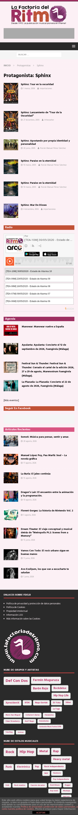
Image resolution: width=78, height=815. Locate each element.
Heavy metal (61, 759)
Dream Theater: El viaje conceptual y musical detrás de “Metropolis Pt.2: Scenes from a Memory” (46, 532)
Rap (56, 751)
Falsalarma (49, 715)
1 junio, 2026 (28, 576)
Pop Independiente (61, 779)
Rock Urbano (55, 785)
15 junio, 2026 (29, 540)
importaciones (46, 88)
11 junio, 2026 (29, 558)
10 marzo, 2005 (29, 165)
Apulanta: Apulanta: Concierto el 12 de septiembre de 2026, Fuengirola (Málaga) (45, 347)
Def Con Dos (17, 681)
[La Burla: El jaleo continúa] (11, 477)
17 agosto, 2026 (29, 463)
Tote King (9, 732)
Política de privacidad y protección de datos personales (33, 604)
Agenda (10, 319)
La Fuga (56, 709)
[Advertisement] (41, 32)
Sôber (68, 702)
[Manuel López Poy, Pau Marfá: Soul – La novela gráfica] (11, 459)
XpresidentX (12, 703)
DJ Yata (56, 702)
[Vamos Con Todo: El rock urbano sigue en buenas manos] (11, 554)
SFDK (27, 703)
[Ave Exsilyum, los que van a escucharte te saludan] (11, 573)
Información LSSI (14, 615)
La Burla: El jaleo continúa (35, 474)
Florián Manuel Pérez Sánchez (53, 148)
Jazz (46, 773)
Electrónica (23, 767)
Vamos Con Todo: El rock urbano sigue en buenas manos (45, 552)
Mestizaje (66, 791)
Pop (37, 767)
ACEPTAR (40, 813)
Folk (7, 785)
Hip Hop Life (61, 696)
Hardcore (57, 773)
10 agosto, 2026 (29, 500)
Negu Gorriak (41, 703)
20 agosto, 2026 (30, 441)
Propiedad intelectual (17, 611)
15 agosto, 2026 (29, 478)
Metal (43, 751)
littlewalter (49, 120)
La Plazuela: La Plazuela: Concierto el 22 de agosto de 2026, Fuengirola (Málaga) (46, 384)
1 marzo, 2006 (29, 88)
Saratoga (21, 732)
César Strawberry (13, 721)
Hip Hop (27, 752)
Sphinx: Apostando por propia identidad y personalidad (45, 142)
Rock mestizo (19, 785)
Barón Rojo (40, 688)
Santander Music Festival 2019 (50, 727)
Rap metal (54, 790)
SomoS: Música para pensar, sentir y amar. (45, 437)
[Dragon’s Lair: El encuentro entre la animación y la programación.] (11, 496)
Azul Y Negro (29, 721)
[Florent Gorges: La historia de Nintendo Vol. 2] (11, 514)
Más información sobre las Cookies (23, 619)
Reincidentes (44, 721)
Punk (9, 767)
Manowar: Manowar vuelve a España (43, 327)
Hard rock (66, 796)
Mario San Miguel (13, 715)
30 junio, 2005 (29, 148)
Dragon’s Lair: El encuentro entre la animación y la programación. (47, 494)
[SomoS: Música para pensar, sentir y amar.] (11, 440)
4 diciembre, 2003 (31, 209)
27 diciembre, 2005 (31, 120)
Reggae (68, 785)
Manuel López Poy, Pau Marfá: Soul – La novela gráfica (44, 457)
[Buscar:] (39, 55)
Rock (10, 752)
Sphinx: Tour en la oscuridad (37, 84)
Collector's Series (33, 715)
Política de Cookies (15, 607)
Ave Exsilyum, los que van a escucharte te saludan (45, 571)
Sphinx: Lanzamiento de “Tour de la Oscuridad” (41, 114)
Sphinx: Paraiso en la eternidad (38, 161)
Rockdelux (60, 688)
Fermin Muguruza (46, 680)
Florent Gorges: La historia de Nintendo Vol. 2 (47, 511)
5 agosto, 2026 (29, 515)
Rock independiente (54, 766)
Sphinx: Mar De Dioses (34, 205)
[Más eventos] (11, 400)
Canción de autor (38, 785)
